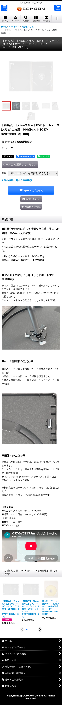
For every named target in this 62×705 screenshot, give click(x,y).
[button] (4, 8)
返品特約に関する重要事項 (18, 180)
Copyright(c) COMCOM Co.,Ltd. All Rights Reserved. (31, 697)
